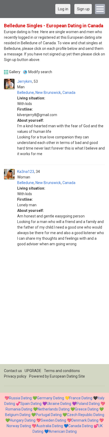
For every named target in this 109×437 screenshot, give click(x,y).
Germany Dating (50, 398)
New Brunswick (48, 92)
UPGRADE (33, 371)
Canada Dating (80, 426)
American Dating (63, 431)
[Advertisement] (54, 309)
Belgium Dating (17, 415)
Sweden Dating (53, 420)
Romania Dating (19, 409)
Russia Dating (20, 398)
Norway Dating (19, 426)
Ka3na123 (25, 171)
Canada (68, 92)
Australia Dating (49, 426)
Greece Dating (86, 409)
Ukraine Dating (59, 403)
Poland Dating (88, 403)
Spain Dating (31, 403)
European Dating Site (67, 376)
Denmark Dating (84, 420)
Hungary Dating (22, 420)
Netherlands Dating (54, 409)
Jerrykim (24, 81)
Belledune (25, 92)
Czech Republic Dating (85, 415)
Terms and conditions (62, 371)
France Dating (80, 398)
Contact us (13, 371)
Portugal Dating (49, 415)
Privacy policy (15, 376)
